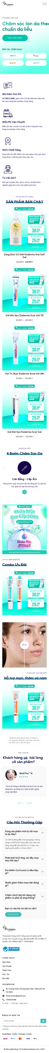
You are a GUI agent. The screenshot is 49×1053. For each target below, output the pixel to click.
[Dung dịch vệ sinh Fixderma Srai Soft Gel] (24, 229)
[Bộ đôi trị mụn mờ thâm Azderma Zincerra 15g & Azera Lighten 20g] (24, 593)
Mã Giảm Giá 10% (12, 94)
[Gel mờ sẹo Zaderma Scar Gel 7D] (24, 290)
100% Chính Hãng (11, 149)
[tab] (24, 832)
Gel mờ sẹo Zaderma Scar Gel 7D (25, 315)
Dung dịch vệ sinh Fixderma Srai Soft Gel (24, 256)
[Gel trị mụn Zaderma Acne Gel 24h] (24, 348)
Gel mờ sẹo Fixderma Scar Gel (24, 432)
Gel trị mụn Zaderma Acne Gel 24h (24, 373)
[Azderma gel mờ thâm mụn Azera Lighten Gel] (24, 707)
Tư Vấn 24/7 (9, 177)
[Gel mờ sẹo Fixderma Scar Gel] (24, 407)
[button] (20, 803)
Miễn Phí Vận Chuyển (13, 122)
